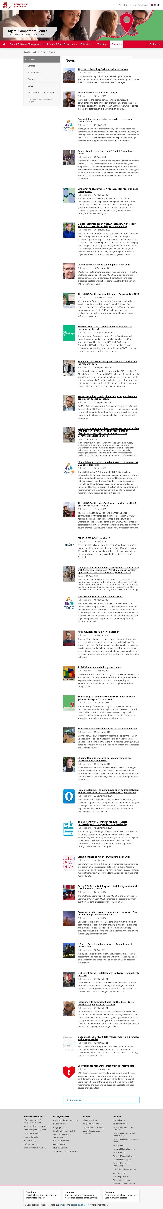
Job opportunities (120, 1124)
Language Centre (60, 1127)
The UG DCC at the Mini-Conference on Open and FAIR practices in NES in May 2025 (107, 504)
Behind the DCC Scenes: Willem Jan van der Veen (104, 264)
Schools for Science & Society (65, 1151)
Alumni (86, 1116)
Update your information (93, 1127)
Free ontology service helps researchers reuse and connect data (105, 120)
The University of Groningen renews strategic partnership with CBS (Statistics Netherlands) (102, 823)
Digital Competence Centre (35, 52)
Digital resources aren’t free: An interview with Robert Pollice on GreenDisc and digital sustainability (107, 225)
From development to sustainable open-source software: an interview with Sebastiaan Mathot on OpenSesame (108, 791)
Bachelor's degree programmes (37, 1126)
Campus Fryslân (119, 1173)
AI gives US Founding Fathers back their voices (103, 69)
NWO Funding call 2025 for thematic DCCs (100, 596)
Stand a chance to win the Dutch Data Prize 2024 (104, 856)
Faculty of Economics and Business (123, 1128)
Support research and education (92, 1132)
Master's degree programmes (36, 1130)
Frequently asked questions (35, 1148)
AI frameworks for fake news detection (98, 632)
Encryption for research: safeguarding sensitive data (106, 1065)
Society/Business (61, 1116)
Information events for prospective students (33, 1121)
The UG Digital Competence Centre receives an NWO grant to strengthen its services (106, 697)
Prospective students (34, 1116)
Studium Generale (60, 1148)
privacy (63, 1205)
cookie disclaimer (79, 1205)
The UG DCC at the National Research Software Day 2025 (108, 294)
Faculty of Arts (119, 1145)
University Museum (61, 1140)
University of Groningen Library (66, 1120)
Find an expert (59, 1124)
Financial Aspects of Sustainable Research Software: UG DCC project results (108, 463)
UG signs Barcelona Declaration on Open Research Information (105, 945)
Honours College (30, 1140)
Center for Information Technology (62, 1135)
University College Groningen (125, 1169)
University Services (121, 1176)
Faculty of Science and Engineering (122, 1164)
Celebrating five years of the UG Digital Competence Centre (106, 152)
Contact (51, 52)
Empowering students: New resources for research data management (108, 190)
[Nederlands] (152, 5)
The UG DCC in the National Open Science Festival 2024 (107, 728)
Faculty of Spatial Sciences (124, 1156)
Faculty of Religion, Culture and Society (126, 1140)
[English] (155, 5)
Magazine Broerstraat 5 (93, 1124)
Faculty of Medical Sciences (124, 1149)
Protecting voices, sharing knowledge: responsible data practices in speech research (107, 397)
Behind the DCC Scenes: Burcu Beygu (98, 92)
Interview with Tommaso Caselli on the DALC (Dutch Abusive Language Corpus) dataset (106, 1003)
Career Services (59, 1144)
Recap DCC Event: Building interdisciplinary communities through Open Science (108, 887)
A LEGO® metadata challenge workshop (99, 667)
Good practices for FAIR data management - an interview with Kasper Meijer (108, 1038)
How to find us (119, 1120)
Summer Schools (31, 1137)
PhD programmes (31, 1144)
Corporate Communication (124, 1183)
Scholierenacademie (32, 1133)
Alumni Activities (90, 1120)
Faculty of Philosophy (122, 1160)
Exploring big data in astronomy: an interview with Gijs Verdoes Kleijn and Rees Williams (107, 913)
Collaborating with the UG (64, 1131)
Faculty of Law (118, 1152)
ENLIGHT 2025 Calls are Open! (94, 538)
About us (117, 1116)
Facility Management (121, 1180)
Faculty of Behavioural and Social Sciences (124, 1134)
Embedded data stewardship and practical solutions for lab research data (107, 362)
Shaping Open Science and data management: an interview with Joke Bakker (104, 759)
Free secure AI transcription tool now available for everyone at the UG (105, 327)
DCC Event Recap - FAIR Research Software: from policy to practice (108, 974)
